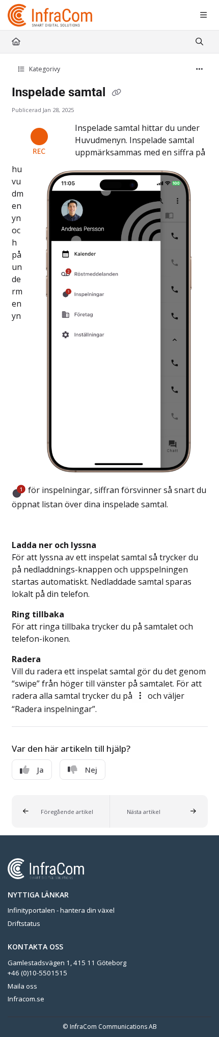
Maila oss (22, 986)
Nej (91, 770)
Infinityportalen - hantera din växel (61, 910)
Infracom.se (26, 998)
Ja (40, 770)
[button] (61, 811)
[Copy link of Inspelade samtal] (116, 93)
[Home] (50, 15)
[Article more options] (199, 69)
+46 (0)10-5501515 (37, 972)
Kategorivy (44, 69)
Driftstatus (24, 923)
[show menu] (203, 15)
